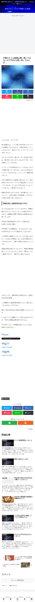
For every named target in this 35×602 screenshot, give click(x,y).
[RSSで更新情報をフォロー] (25, 423)
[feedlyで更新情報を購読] (9, 423)
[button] (31, 330)
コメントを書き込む (17, 580)
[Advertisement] (17, 34)
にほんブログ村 (6, 347)
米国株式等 (6, 398)
